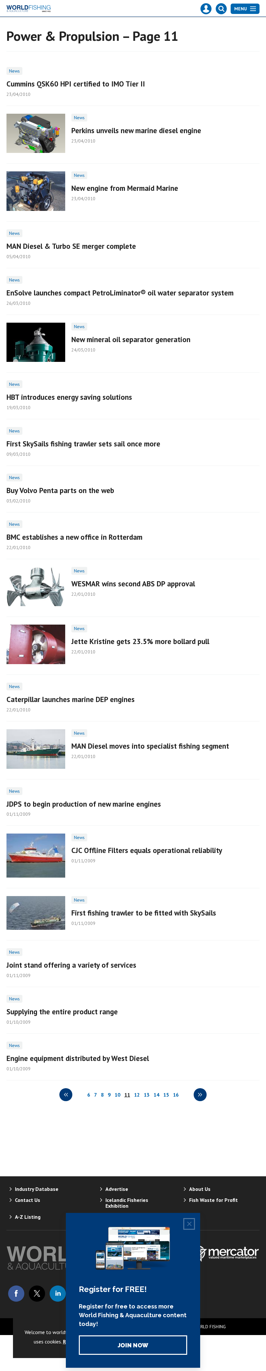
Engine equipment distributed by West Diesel (77, 1058)
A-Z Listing (28, 1217)
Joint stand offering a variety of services (71, 965)
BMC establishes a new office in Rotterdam (74, 537)
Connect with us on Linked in (57, 1293)
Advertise (116, 1189)
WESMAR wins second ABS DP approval (133, 583)
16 (176, 1094)
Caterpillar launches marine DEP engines (70, 699)
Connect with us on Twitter (37, 1293)
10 (117, 1094)
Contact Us (27, 1200)
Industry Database (36, 1189)
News (14, 71)
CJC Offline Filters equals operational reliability (146, 850)
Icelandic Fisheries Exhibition (126, 1203)
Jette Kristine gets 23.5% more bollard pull (140, 641)
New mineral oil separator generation (130, 339)
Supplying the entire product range (62, 1011)
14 (156, 1094)
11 (127, 1094)
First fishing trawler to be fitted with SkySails (143, 912)
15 (166, 1094)
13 (147, 1094)
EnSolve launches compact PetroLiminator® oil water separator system (120, 292)
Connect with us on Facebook (16, 1293)
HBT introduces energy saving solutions (69, 397)
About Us (200, 1189)
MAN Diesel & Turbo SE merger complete (71, 246)
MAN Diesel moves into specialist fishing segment (150, 746)
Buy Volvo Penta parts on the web (60, 490)
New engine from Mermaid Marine (124, 188)
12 (137, 1094)
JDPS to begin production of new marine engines (83, 804)
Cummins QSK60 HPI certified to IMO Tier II (75, 83)
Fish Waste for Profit (213, 1200)
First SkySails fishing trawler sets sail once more (83, 443)
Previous (65, 1094)
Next (200, 1094)
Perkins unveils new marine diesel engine (136, 130)
